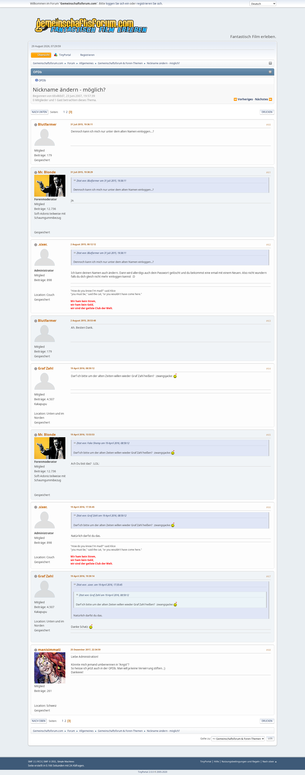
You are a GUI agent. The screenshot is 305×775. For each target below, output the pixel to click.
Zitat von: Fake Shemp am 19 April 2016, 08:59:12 (103, 443)
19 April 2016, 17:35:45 (82, 506)
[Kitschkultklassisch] (36, 700)
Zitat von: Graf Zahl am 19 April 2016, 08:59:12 (101, 515)
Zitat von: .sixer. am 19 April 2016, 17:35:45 (99, 584)
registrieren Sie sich (149, 3)
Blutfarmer (47, 124)
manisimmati (49, 649)
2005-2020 (162, 771)
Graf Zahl (45, 368)
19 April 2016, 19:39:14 (82, 576)
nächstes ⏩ (263, 99)
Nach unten (39, 112)
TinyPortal (205, 761)
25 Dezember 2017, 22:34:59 (85, 649)
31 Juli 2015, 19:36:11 (82, 124)
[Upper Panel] (270, 63)
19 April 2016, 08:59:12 (82, 368)
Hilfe (216, 761)
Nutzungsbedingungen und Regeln (241, 761)
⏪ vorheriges (243, 99)
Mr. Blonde (47, 172)
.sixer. (43, 244)
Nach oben (38, 720)
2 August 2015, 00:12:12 (83, 244)
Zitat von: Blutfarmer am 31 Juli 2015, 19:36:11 (101, 180)
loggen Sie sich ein (117, 3)
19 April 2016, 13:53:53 (82, 434)
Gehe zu (205, 738)
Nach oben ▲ (269, 761)
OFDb (42, 80)
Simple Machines (65, 761)
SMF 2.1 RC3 (35, 761)
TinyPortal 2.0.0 (146, 771)
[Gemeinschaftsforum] (36, 289)
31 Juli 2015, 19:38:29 (82, 172)
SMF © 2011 (50, 761)
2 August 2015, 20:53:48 (83, 320)
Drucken (267, 112)
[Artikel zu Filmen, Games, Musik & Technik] (36, 227)
